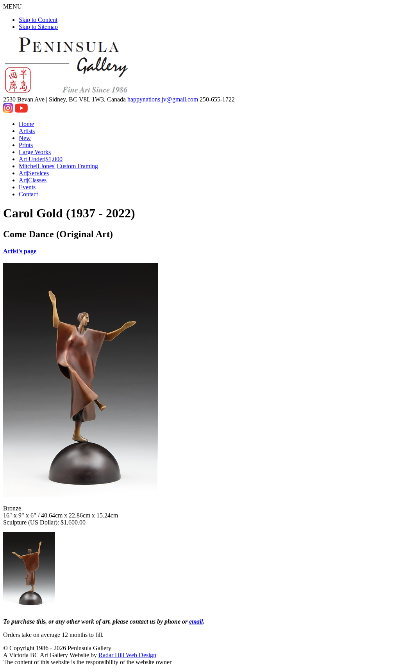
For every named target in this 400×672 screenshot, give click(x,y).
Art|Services (34, 173)
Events (27, 187)
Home (26, 124)
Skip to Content (38, 19)
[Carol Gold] (29, 608)
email (196, 621)
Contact (28, 194)
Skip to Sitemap (38, 26)
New (25, 138)
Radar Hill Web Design (127, 655)
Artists (27, 131)
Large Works (35, 152)
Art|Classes (32, 180)
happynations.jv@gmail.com (162, 99)
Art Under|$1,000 (40, 159)
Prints (26, 145)
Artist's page (19, 251)
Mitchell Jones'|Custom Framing (58, 166)
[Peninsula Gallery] (67, 92)
